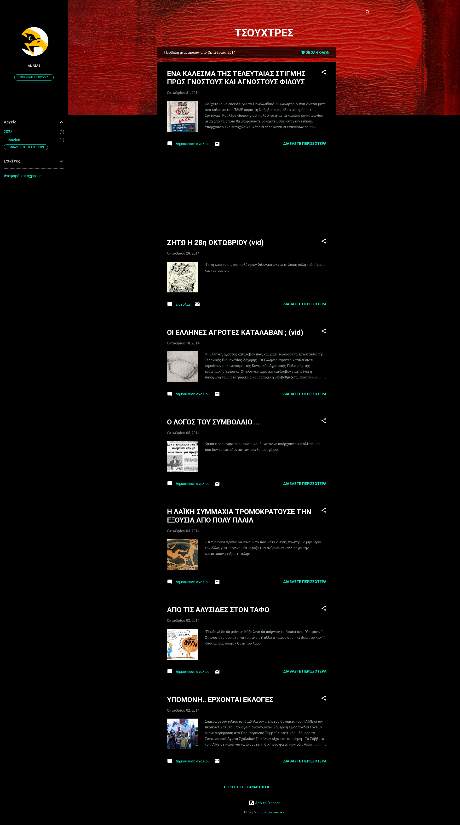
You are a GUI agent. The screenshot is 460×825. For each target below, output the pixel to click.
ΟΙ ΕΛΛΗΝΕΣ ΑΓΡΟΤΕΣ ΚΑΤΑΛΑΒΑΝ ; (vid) (235, 332)
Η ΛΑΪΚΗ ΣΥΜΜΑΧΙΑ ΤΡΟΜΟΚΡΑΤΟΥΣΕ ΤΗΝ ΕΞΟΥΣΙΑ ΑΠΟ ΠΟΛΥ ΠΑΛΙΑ (239, 515)
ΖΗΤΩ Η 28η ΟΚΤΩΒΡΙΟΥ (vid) (215, 242)
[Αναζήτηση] (368, 13)
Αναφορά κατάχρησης (23, 176)
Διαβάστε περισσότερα (305, 143)
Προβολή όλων (314, 52)
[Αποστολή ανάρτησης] (217, 145)
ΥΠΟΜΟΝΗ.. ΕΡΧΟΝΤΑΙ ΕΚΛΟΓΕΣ (220, 699)
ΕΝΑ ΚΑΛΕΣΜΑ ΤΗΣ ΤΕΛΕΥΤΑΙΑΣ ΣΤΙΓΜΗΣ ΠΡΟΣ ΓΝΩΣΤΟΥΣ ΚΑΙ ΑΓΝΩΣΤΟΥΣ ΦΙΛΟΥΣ (236, 77)
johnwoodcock (276, 812)
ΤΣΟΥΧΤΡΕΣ (264, 32)
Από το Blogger (267, 803)
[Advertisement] (355, 119)
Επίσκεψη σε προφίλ (34, 77)
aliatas (34, 65)
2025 (8, 131)
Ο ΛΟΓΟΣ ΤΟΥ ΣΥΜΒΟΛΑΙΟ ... (213, 422)
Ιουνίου (14, 140)
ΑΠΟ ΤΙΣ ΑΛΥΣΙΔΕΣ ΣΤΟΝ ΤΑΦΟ (218, 609)
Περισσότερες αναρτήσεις (247, 787)
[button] (324, 73)
